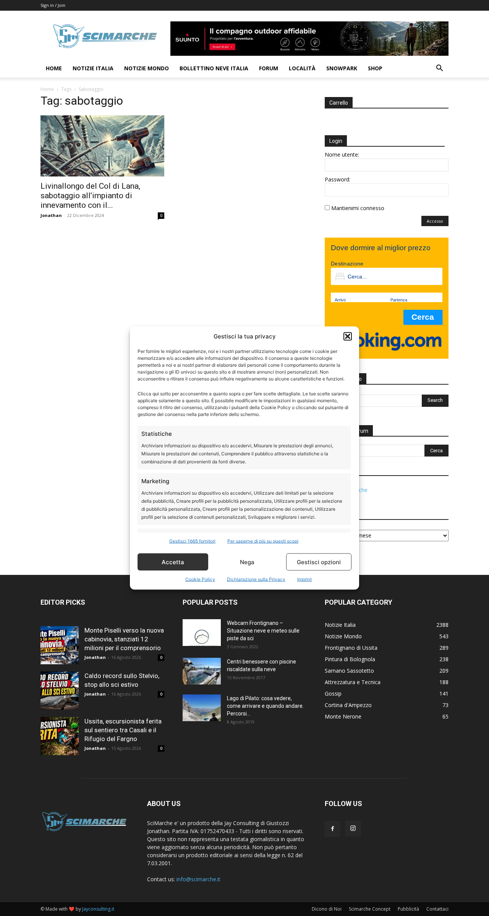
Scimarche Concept (369, 909)
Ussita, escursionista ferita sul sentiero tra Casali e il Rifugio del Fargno (123, 730)
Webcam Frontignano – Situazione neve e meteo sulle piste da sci (263, 630)
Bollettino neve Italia (214, 68)
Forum (268, 68)
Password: (337, 179)
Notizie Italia (93, 68)
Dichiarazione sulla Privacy (256, 579)
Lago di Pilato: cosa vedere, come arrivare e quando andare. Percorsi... (265, 706)
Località (302, 68)
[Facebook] (332, 829)
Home (54, 68)
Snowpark (341, 68)
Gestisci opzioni (319, 561)
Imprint (304, 579)
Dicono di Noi (327, 909)
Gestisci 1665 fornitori (192, 541)
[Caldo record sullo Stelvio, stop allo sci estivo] (59, 691)
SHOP (375, 68)
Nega (247, 561)
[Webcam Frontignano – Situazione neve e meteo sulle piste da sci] (202, 632)
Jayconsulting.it (98, 909)
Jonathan (51, 215)
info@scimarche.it (198, 879)
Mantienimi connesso (357, 208)
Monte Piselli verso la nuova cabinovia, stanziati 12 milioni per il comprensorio (124, 639)
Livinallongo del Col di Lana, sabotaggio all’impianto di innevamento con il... (90, 195)
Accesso (435, 221)
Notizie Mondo (146, 68)
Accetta (173, 561)
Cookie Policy (200, 579)
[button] (347, 336)
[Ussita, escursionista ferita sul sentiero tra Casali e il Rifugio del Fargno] (59, 736)
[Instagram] (353, 828)
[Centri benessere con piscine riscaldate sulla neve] (202, 671)
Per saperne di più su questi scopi (262, 541)
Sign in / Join (52, 5)
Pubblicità (408, 909)
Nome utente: (342, 154)
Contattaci (437, 909)
